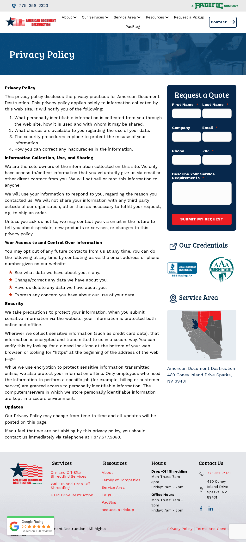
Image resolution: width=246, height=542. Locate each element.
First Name (185, 105)
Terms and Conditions (216, 528)
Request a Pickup (118, 509)
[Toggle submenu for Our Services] (107, 17)
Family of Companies (121, 480)
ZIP (207, 151)
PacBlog (109, 502)
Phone (178, 151)
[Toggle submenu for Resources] (167, 17)
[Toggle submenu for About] (75, 17)
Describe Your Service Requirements (193, 176)
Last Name (215, 105)
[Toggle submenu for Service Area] (139, 17)
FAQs (106, 495)
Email (209, 128)
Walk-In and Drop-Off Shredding (70, 485)
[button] (201, 508)
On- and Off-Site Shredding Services (68, 474)
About (107, 472)
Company (181, 128)
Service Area (113, 487)
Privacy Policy (179, 528)
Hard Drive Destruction (72, 495)
